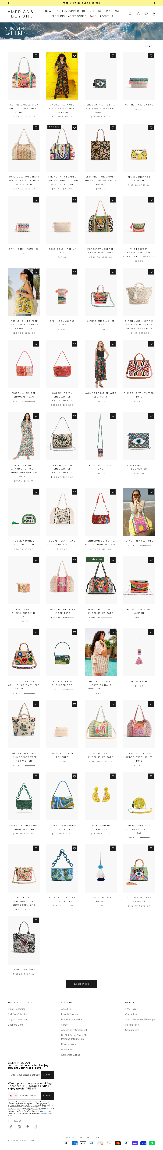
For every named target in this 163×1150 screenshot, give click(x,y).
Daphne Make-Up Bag (139, 105)
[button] (130, 13)
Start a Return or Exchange (140, 1020)
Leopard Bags (15, 1025)
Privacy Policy (68, 1044)
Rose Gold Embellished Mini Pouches (24, 613)
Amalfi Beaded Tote (139, 541)
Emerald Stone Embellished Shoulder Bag (62, 469)
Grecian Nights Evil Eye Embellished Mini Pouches (101, 108)
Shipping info (132, 1030)
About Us (66, 1009)
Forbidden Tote (24, 970)
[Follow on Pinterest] (28, 1127)
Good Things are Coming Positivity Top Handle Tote (24, 685)
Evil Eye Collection (18, 1014)
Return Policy (132, 1025)
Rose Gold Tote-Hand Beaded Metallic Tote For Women (23, 180)
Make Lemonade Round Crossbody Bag (139, 829)
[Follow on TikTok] (36, 1127)
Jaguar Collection (17, 1020)
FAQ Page (131, 1009)
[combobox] (13, 1095)
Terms (10, 1115)
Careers (65, 1025)
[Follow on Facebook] (11, 1127)
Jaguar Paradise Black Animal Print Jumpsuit (62, 108)
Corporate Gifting (70, 1055)
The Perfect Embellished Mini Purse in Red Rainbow (139, 252)
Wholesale (67, 1050)
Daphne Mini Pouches (24, 249)
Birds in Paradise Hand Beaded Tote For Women (24, 757)
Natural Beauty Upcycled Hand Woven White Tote (101, 685)
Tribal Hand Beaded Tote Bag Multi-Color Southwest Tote (62, 180)
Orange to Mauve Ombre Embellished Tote (139, 757)
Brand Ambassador (71, 1020)
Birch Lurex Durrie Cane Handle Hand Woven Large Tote (139, 324)
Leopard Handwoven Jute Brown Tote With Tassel (101, 180)
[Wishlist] (146, 13)
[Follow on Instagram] (19, 1127)
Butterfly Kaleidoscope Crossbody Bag (24, 901)
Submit (47, 1075)
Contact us (131, 1014)
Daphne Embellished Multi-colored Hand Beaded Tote (24, 108)
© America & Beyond (21, 1140)
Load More (81, 984)
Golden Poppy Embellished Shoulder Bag (62, 396)
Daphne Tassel (139, 681)
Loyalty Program (70, 1014)
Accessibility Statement (74, 1030)
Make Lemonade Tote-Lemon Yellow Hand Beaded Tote (24, 324)
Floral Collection (16, 1009)
